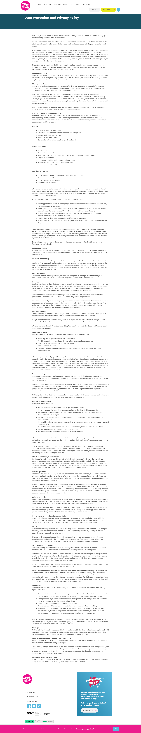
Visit (39, 4)
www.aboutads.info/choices (70, 307)
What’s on (47, 4)
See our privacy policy (84, 729)
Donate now (107, 10)
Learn (65, 4)
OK (116, 729)
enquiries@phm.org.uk (57, 643)
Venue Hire (86, 4)
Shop (78, 4)
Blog (71, 4)
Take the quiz (88, 710)
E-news (93, 10)
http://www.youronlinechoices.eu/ (45, 307)
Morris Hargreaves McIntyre (96, 465)
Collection (57, 4)
